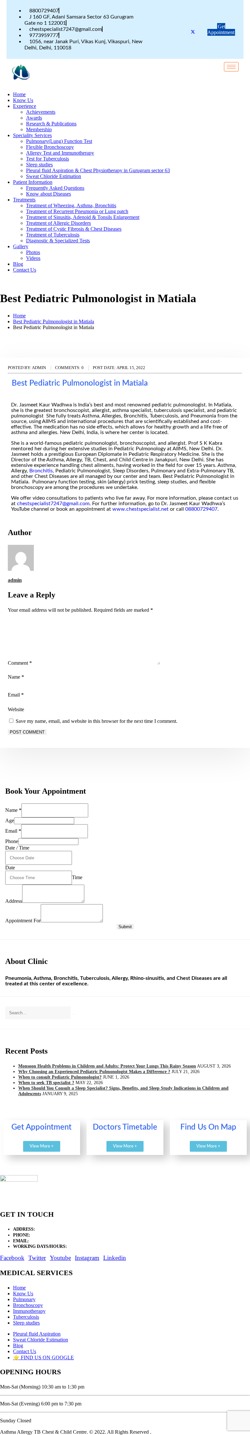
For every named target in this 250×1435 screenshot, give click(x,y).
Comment (20, 663)
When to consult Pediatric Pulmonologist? (60, 1077)
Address (13, 901)
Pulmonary (24, 1299)
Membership (39, 129)
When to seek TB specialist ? (46, 1082)
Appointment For (23, 920)
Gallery (20, 246)
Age (9, 820)
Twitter (37, 1257)
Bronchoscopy (28, 1305)
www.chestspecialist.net (140, 509)
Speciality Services (32, 135)
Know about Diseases (48, 194)
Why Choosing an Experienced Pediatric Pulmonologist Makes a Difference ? (94, 1071)
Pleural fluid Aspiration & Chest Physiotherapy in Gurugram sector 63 (98, 170)
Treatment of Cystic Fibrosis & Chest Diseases (73, 229)
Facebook (12, 1257)
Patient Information (32, 182)
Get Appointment (220, 29)
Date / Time (17, 848)
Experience (24, 106)
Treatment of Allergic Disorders (58, 223)
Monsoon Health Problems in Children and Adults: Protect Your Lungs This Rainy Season (107, 1066)
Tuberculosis (26, 1317)
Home (19, 94)
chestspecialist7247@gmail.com (53, 503)
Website (16, 709)
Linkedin (114, 1257)
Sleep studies (39, 164)
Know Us (23, 100)
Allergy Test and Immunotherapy (60, 153)
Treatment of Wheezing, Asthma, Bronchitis (71, 205)
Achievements (40, 112)
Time (77, 877)
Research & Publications (51, 123)
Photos (33, 252)
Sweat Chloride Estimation (53, 176)
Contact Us (24, 270)
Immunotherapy (29, 1311)
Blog (18, 264)
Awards (34, 118)
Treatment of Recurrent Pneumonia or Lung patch (77, 211)
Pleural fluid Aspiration (37, 1334)
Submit (125, 926)
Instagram (87, 1257)
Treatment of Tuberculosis (52, 234)
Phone (11, 841)
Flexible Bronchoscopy (50, 147)
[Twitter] (193, 32)
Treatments (24, 199)
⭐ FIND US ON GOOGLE (43, 1357)
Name (16, 677)
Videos (33, 258)
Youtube (60, 1257)
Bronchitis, (41, 470)
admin (15, 580)
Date (10, 867)
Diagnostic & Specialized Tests (58, 240)
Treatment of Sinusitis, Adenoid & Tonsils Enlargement (82, 217)
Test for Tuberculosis (47, 158)
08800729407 (201, 509)
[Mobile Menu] (46, 77)
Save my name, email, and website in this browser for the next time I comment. (96, 721)
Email (16, 695)
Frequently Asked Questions (55, 188)
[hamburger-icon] (231, 66)
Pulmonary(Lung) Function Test (59, 141)
